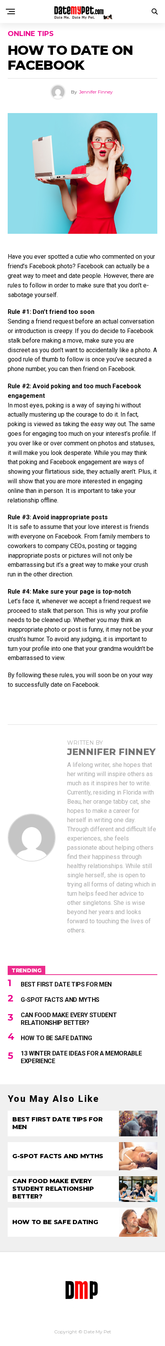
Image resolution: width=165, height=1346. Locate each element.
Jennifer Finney (96, 92)
